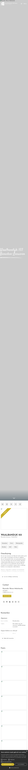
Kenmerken (4, 543)
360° (10, 547)
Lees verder (24, 757)
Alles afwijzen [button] (21, 764)
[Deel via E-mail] (15, 602)
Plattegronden (19, 543)
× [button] (26, 751)
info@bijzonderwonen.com (8, 592)
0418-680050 (5, 590)
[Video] (15, 504)
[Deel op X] (4, 602)
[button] (14, 767)
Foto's (11, 543)
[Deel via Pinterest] (7, 602)
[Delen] (20, 504)
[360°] (11, 504)
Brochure (4, 547)
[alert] (14, 760)
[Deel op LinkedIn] (10, 602)
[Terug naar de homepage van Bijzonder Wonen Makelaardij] (9, 4)
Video (15, 547)
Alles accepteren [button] (7, 764)
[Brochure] (6, 504)
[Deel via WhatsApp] (12, 602)
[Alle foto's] (2, 504)
